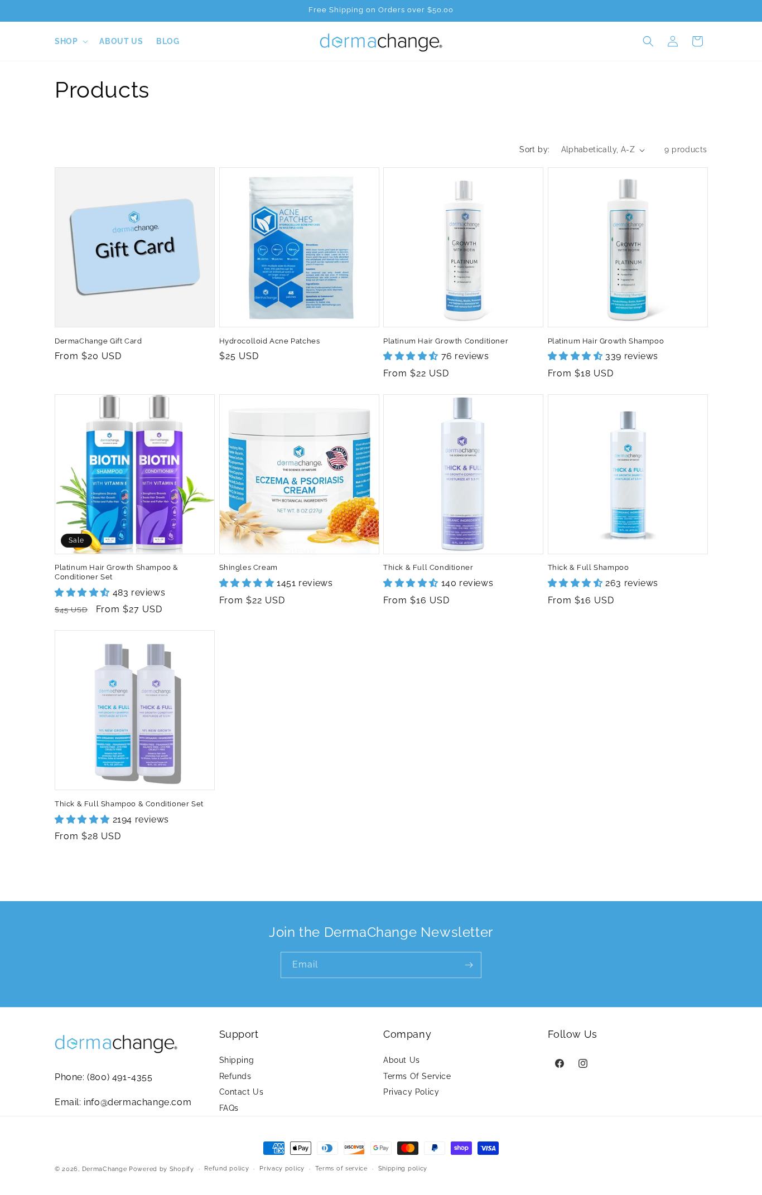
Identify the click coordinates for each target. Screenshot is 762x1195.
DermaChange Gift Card (98, 341)
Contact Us (241, 1091)
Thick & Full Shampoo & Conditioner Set (129, 804)
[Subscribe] (468, 965)
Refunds (235, 1075)
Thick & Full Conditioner (428, 567)
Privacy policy (282, 1168)
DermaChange (105, 1169)
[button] (70, 41)
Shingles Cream (248, 567)
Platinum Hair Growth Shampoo (606, 341)
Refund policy (226, 1168)
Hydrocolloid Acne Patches (269, 341)
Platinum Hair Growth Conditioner (445, 341)
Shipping (236, 1059)
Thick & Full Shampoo (588, 567)
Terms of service (341, 1168)
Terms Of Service (417, 1075)
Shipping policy (403, 1168)
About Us (401, 1059)
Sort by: (534, 149)
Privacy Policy (411, 1091)
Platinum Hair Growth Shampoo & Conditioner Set (117, 572)
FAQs (229, 1108)
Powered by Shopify (161, 1169)
